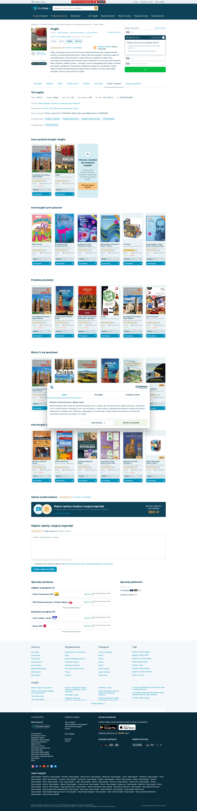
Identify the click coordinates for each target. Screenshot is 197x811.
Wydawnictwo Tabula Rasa (75, 652)
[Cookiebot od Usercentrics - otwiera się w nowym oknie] (137, 387)
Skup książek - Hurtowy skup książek (45, 794)
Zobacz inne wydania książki (60, 37)
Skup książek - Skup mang (78, 789)
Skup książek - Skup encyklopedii (88, 787)
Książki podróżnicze (70, 119)
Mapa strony (36, 744)
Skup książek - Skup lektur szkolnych (116, 787)
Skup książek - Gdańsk (57, 784)
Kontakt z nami (39, 2)
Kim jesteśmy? (36, 734)
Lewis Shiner (35, 655)
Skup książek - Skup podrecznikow (62, 787)
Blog (33, 760)
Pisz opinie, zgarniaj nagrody (42, 756)
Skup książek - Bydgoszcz (116, 784)
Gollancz (68, 675)
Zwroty (135, 2)
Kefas (67, 655)
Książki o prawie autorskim (142, 672)
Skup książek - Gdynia (39, 784)
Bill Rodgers (35, 675)
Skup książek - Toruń (156, 777)
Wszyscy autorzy (37, 746)
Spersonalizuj (96, 423)
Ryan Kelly (35, 652)
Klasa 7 (101, 665)
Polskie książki (108, 119)
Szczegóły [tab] (98, 395)
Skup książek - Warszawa (100, 777)
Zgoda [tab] (64, 395)
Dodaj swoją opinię (44, 569)
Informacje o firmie (38, 736)
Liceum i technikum (105, 652)
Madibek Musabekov (39, 669)
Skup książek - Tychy (119, 777)
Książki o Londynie (52, 119)
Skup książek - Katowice (107, 782)
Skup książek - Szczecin (56, 779)
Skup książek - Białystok (136, 784)
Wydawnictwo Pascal (70, 108)
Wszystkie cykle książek (40, 754)
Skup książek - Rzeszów (40, 777)
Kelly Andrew (36, 672)
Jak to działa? (160, 2)
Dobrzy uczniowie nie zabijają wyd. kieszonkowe (42, 692)
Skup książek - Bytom (97, 784)
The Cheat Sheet (37, 699)
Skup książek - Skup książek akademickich (140, 792)
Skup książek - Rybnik (112, 779)
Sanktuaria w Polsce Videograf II (130, 462)
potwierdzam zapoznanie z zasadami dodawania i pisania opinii (89, 564)
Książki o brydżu (138, 675)
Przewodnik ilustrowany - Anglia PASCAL (41, 176)
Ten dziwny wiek (37, 696)
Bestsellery (35, 758)
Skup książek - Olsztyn (39, 787)
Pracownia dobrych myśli (74, 669)
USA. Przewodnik (152, 316)
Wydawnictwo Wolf (72, 665)
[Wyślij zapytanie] (96, 8)
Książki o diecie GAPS (140, 655)
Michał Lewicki (36, 662)
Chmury (68, 672)
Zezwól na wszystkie (131, 423)
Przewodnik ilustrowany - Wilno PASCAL (132, 317)
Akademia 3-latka (104, 688)
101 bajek (126, 244)
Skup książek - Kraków (89, 782)
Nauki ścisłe (102, 675)
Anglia (61, 139)
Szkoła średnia (103, 669)
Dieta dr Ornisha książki (141, 652)
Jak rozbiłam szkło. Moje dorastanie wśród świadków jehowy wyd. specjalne (148, 694)
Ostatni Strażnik (52, 125)
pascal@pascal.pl (89, 113)
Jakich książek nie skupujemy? (76, 724)
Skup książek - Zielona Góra (79, 777)
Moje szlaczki (37, 244)
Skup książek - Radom (130, 779)
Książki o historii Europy (91, 119)
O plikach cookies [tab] (133, 395)
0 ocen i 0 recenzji (73, 48)
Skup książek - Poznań (147, 779)
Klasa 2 (101, 662)
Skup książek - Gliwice (147, 782)
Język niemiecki (104, 672)
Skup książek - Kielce (154, 784)
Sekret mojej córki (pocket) (41, 688)
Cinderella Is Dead (71, 695)
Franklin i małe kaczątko (141, 698)
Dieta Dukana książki (140, 662)
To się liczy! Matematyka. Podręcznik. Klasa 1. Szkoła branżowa (148, 688)
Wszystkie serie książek (40, 752)
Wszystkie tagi (36, 750)
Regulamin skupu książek (40, 740)
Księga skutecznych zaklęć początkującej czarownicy (108, 699)
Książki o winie (137, 665)
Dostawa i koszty (146, 2)
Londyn (103, 316)
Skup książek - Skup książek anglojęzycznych (48, 792)
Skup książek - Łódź (55, 782)
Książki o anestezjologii (141, 668)
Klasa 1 (101, 655)
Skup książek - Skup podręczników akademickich (49, 789)
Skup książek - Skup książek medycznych (128, 789)
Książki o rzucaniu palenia (141, 658)
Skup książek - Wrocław (59, 777)
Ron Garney (35, 659)
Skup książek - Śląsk (38, 779)
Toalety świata (151, 389)
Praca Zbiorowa (55, 108)
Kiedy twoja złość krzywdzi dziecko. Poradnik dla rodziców (63, 246)
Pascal (45, 108)
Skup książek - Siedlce (95, 779)
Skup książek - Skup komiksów (100, 789)
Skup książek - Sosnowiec (76, 779)
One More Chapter (72, 662)
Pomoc (67, 729)
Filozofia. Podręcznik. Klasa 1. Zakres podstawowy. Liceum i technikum (76, 689)
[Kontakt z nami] (32, 2)
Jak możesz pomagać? (73, 726)
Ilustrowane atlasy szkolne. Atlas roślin (108, 462)
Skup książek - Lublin (72, 782)
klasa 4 (101, 659)
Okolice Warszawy (61, 461)
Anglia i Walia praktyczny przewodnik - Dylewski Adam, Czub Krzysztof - (87, 318)
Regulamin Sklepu (37, 738)
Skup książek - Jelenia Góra (128, 782)
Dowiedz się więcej (62, 513)
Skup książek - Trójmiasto (137, 777)
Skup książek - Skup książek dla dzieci (145, 787)
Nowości (68, 739)
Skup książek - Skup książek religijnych (80, 792)
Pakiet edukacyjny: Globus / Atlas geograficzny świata (153, 463)
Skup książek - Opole (39, 782)
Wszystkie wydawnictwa (40, 748)
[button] (41, 726)
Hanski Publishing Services (75, 659)
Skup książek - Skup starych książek (109, 792)
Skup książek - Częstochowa (77, 784)
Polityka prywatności (39, 742)
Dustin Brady (36, 665)
